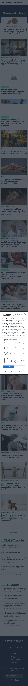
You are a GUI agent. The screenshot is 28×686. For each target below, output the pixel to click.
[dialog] (14, 343)
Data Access (14, 371)
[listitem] (14, 340)
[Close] (25, 314)
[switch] (22, 343)
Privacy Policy (22, 371)
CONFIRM (8, 366)
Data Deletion (6, 371)
